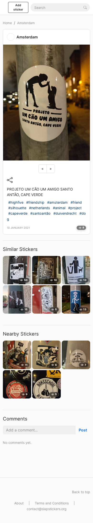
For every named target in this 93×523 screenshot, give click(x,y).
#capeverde (17, 213)
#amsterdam (57, 202)
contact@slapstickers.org (47, 509)
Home (7, 23)
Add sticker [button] (18, 7)
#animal (59, 208)
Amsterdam (26, 23)
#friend (76, 202)
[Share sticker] (10, 180)
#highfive (15, 202)
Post (83, 430)
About (19, 503)
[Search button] (85, 7)
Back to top (81, 492)
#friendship (35, 202)
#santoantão (40, 213)
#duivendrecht (65, 213)
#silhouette (17, 208)
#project (75, 208)
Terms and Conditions (52, 503)
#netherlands (39, 208)
